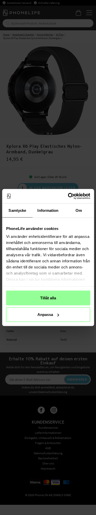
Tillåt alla (48, 298)
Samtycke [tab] (17, 210)
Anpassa (45, 314)
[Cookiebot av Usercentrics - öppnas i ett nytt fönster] (68, 196)
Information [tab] (47, 210)
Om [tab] (79, 210)
